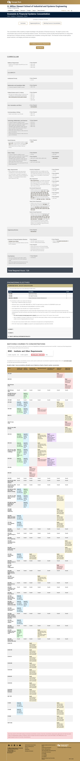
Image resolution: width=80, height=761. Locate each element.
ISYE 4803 (32, 197)
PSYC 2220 (47, 208)
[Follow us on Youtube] (20, 745)
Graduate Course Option (14, 241)
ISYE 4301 (37, 217)
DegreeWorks (40, 47)
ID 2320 (43, 208)
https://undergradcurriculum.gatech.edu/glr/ (18, 97)
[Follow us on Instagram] (12, 745)
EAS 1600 (38, 193)
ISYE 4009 (37, 207)
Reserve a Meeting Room (29, 746)
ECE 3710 (10, 298)
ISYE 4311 (41, 217)
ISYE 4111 (43, 216)
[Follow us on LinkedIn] (14, 745)
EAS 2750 (32, 195)
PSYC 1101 (11, 143)
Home (8, 16)
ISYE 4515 (35, 219)
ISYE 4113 (32, 217)
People (29, 10)
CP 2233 (34, 193)
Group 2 (11, 332)
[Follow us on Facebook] (9, 745)
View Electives (33, 231)
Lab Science (55, 158)
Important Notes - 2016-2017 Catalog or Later (21, 285)
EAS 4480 (41, 195)
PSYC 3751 (45, 207)
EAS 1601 (42, 193)
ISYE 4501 (38, 199)
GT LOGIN (71, 758)
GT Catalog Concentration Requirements (40, 43)
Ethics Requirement (35, 180)
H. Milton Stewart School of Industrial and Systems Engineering (37, 6)
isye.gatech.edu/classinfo (62, 241)
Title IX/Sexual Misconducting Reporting (49, 750)
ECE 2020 (10, 293)
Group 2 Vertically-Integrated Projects (19, 336)
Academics (10, 10)
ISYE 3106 (35, 216)
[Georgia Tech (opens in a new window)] (63, 745)
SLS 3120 (43, 199)
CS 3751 (40, 207)
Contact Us (63, 10)
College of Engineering (13, 8)
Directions (10, 752)
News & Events (41, 10)
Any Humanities (34, 106)
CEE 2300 (44, 192)
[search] (72, 10)
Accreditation (44, 756)
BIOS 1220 (35, 192)
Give (68, 10)
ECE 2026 (10, 295)
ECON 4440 (45, 195)
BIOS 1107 (43, 191)
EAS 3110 (36, 195)
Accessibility (44, 753)
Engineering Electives (35, 23)
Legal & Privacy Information (46, 747)
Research (23, 10)
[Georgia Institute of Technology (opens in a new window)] (14, 1)
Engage (17, 10)
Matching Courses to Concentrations (52, 23)
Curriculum (23, 23)
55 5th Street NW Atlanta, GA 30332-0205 (12, 750)
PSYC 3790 (35, 208)
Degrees (26, 16)
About (34, 10)
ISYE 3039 (44, 215)
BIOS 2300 (40, 192)
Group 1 (11, 329)
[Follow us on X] (17, 745)
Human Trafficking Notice (46, 749)
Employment (27, 749)
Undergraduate (20, 16)
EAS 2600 (46, 193)
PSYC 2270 (33, 209)
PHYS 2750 (48, 199)
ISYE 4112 (48, 216)
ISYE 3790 (39, 208)
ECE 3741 (16, 298)
